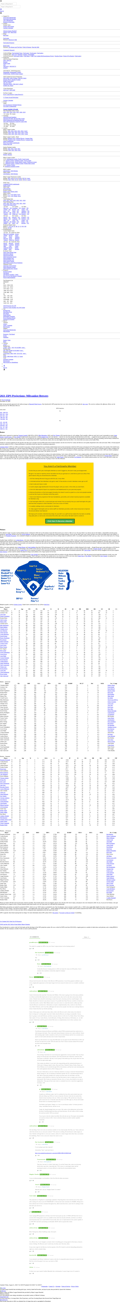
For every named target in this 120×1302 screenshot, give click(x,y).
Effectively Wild (12, 39)
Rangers (23, 214)
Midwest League (10, 162)
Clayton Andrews (4, 798)
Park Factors (6, 327)
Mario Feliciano (4, 641)
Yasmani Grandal (22, 435)
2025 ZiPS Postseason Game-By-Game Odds (15, 121)
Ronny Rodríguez (4, 638)
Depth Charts (6, 63)
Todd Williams (110, 878)
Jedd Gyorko (3, 620)
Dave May (110, 709)
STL (4, 428)
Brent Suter (3, 769)
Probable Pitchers (16, 105)
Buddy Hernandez (111, 850)
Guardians (15, 208)
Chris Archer (87, 550)
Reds (13, 223)
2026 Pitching (14, 171)
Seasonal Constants (8, 359)
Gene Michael (111, 736)
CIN (4, 424)
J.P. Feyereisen (4, 807)
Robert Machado (112, 711)
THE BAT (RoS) (7, 84)
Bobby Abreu (111, 685)
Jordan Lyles (23, 550)
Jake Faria (2, 785)
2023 (11, 112)
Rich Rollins (111, 694)
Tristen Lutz (3, 667)
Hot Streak (6, 313)
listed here (46, 604)
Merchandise (6, 331)
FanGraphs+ (40, 53)
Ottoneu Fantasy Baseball (9, 31)
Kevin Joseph (110, 890)
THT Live (14, 54)
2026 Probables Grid (8, 259)
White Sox (15, 214)
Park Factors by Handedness (10, 362)
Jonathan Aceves (112, 727)
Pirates (14, 221)
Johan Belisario (4, 794)
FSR (15, 353)
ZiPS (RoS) (6, 78)
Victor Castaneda (4, 823)
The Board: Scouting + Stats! (10, 274)
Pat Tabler (110, 698)
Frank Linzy (110, 870)
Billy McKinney (4, 625)
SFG (6, 428)
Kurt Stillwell (111, 689)
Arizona (8, 165)
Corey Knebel (34, 554)
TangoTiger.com (4, 1296)
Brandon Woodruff (11, 535)
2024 (8, 112)
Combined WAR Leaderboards (11, 184)
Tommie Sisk (110, 869)
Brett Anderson (4, 772)
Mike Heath (111, 696)
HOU (7, 414)
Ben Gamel (3, 650)
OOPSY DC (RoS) (8, 85)
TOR (1, 419)
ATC (4, 65)
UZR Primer (6, 353)
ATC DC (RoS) (7, 82)
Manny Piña (3, 621)
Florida (13, 165)
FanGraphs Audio (18, 56)
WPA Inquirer (6, 188)
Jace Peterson (3, 630)
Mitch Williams (110, 838)
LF (18, 226)
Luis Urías (3, 614)
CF (20, 226)
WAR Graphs (6, 185)
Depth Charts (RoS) (8, 81)
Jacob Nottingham (5, 652)
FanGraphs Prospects (8, 42)
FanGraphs (6, 38)
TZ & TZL (19, 353)
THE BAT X (12, 66)
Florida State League (29, 163)
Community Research (8, 50)
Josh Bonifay (111, 720)
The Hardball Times (17, 53)
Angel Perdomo (4, 801)
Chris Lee (2, 792)
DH (25, 226)
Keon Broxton (4, 659)
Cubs (13, 220)
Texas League (27, 160)
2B (12, 226)
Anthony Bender (4, 816)
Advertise (57, 1286)
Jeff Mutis (109, 856)
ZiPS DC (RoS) (22, 78)
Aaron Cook (110, 840)
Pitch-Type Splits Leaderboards (11, 143)
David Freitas (3, 636)
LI (18, 356)
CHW (4, 412)
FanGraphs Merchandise (9, 19)
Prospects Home (7, 271)
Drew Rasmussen (4, 783)
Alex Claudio (103, 556)
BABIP (10, 350)
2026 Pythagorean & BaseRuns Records (13, 120)
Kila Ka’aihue (111, 690)
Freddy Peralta (97, 548)
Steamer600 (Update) (15, 72)
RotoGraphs (6, 45)
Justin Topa (81, 556)
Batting (5, 154)
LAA (7, 415)
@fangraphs (44, 1286)
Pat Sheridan (111, 725)
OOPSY (5, 68)
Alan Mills (109, 841)
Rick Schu (110, 692)
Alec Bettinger (4, 774)
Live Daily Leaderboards (9, 106)
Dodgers (23, 218)
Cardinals (14, 218)
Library (5, 324)
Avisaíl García (8, 437)
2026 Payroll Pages (8, 255)
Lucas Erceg (3, 654)
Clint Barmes (111, 712)
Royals (14, 209)
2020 (21, 112)
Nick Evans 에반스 (113, 700)
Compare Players (19, 138)
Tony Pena (110, 739)
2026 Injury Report (8, 254)
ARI (6, 422)
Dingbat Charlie (45, 1186)
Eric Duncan (111, 729)
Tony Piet (110, 705)
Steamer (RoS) (7, 79)
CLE (4, 414)
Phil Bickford (3, 817)
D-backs (23, 217)
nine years (85, 404)
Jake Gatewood (4, 676)
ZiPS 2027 (6, 90)
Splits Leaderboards (8, 141)
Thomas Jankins (4, 778)
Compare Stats (28, 138)
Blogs (4, 341)
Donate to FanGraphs (8, 22)
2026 (9, 131)
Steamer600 (6, 72)
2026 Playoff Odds (8, 118)
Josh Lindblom (32, 547)
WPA (15, 356)
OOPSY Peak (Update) (17, 74)
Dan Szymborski (6, 400)
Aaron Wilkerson (4, 789)
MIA (1, 424)
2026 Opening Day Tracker (10, 268)
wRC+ (9, 347)
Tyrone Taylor (4, 643)
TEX (7, 419)
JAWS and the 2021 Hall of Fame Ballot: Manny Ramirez (15, 924)
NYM (1, 425)
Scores (5, 335)
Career (25, 131)
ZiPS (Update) (13, 78)
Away (18, 194)
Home (15, 194)
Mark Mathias (3, 627)
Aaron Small (110, 845)
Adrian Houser (21, 547)
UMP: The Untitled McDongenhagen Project (42, 56)
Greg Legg (110, 703)
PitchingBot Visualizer (9, 316)
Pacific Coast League (23, 159)
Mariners (23, 212)
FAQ (9, 32)
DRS (11, 353)
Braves (5, 217)
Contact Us (51, 1286)
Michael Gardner (111, 880)
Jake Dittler (109, 861)
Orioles (5, 209)
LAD (6, 425)
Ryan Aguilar (3, 674)
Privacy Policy (75, 1286)
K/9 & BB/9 (16, 350)
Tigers (13, 211)
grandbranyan (45, 955)
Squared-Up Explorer (8, 319)
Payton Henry (3, 668)
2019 (24, 112)
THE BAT (6, 66)
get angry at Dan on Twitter (67, 912)
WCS (24, 178)
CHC (4, 422)
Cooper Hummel (4, 658)
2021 (17, 112)
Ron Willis (109, 892)
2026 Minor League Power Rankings (12, 262)
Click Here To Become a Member (60, 521)
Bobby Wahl (3, 810)
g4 (44, 1052)
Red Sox (6, 212)
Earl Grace (110, 707)
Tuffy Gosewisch (4, 665)
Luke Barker (3, 803)
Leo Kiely (109, 865)
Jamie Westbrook (4, 663)
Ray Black (88, 556)
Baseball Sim (6, 310)
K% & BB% (18, 347)
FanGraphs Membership (9, 17)
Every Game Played (8, 94)
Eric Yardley (3, 796)
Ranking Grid (11, 138)
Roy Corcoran (110, 885)
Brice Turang (3, 647)
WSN (1, 428)
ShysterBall (31, 54)
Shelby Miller (3, 812)
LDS (20, 178)
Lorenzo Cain (44, 437)
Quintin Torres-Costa (5, 819)
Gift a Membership (8, 20)
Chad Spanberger (4, 672)
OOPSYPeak (6, 74)
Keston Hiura (108, 455)
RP (11, 228)
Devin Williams (26, 534)
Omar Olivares (110, 863)
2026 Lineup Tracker (8, 261)
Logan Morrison (4, 634)
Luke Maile (3, 656)
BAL (1, 412)
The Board (6, 273)
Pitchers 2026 (13, 191)
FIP (4, 350)
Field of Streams (27, 47)
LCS (16, 178)
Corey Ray (3, 670)
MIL (4, 425)
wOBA (5, 347)
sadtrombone (45, 1028)
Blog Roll (5, 35)
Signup (5, 32)
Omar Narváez (4, 632)
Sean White (109, 874)
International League (12, 159)
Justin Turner (60, 457)
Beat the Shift (35, 47)
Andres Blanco (4, 661)
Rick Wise (109, 852)
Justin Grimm (3, 821)
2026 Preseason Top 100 (9, 305)
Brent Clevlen (111, 741)
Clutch (21, 356)
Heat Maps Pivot (7, 312)
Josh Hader (8, 534)
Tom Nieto (110, 730)
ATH (7, 412)
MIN (4, 419)
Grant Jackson (110, 872)
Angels (23, 208)
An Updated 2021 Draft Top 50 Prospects (11, 921)
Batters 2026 (6, 191)
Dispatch (20, 54)
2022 (14, 112)
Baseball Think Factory (35, 404)
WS (12, 178)
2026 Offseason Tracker (9, 267)
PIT (4, 427)
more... (23, 347)
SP (8, 228)
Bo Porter (110, 734)
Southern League (19, 160)
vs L (9, 194)
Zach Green (3, 645)
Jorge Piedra (111, 718)
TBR (1, 417)
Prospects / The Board (9, 334)
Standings (5, 337)
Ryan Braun (3, 639)
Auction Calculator (8, 28)
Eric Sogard (17, 437)
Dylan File (3, 780)
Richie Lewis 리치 (111, 858)
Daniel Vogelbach (4, 616)
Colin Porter (111, 745)
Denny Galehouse (111, 836)
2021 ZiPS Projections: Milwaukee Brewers (24, 395)
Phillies (5, 223)
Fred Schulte (111, 687)
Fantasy (25, 54)
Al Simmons (111, 714)
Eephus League (18, 604)
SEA (7, 417)
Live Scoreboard (7, 105)
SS (14, 226)
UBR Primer (10, 356)
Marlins (5, 218)
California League (9, 163)
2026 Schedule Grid (8, 258)
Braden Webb (3, 825)
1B (10, 226)
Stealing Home (58, 56)
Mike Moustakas (42, 435)
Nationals (6, 221)
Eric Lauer (3, 781)
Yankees (6, 214)
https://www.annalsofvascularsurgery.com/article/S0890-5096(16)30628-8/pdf (53, 1153)
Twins (13, 212)
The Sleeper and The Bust (15, 47)
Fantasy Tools (6, 340)
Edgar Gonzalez (112, 702)
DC (11, 208)
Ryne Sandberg (112, 721)
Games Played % (18, 94)
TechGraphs (33, 53)
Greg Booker (110, 860)
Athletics (23, 211)
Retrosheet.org (4, 1299)
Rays (5, 211)
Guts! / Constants (7, 325)
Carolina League (19, 163)
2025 (4, 112)
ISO (13, 347)
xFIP (7, 350)
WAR (4, 356)
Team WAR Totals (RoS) (9, 205)
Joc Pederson (77, 457)
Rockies (23, 223)
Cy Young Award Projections (10, 97)
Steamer (5, 62)
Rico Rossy (111, 723)
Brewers (14, 217)
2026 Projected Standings (9, 117)
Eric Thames (56, 435)
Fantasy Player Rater (8, 26)
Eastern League (10, 160)
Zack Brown (3, 799)
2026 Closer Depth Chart (9, 252)
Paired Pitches (7, 315)
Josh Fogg (109, 849)
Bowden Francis (4, 787)
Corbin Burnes (19, 540)
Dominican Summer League (12, 166)
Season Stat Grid (7, 144)
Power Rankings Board (9, 318)
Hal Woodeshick (111, 867)
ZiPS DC (9, 60)
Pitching (10, 154)
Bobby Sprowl (110, 876)
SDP (6, 427)
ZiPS (4, 60)
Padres (23, 221)
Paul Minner (110, 847)
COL (6, 424)
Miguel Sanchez (4, 805)
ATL (1, 422)
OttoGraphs (78, 56)
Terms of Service (65, 1286)
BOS (1, 414)
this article (55, 912)
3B (16, 226)
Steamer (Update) (16, 79)
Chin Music (27, 56)
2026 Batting (6, 171)
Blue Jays (6, 208)
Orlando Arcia (4, 629)
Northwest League (32, 162)
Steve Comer (110, 883)
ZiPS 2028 (12, 90)
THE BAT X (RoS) (18, 84)
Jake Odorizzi (3, 551)
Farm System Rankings (9, 277)
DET (4, 415)
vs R (11, 194)
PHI (1, 427)
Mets (5, 220)
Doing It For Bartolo (68, 56)
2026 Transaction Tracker (9, 257)
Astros (23, 209)
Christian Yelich (4, 447)
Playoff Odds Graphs (19, 118)
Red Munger (110, 834)
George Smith (110, 881)
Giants (23, 220)
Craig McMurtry (111, 889)
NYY (1, 415)
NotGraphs (26, 53)
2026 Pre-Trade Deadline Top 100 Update (14, 307)
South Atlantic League (20, 162)
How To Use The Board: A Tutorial (12, 276)
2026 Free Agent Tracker (9, 265)
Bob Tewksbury (111, 843)
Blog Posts (13, 32)
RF (23, 226)
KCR (4, 417)
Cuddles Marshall (111, 898)
